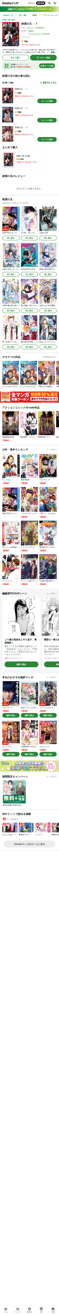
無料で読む (21, 664)
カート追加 (45, 57)
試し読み (11, 238)
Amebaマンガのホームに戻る (29, 844)
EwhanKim (40, 27)
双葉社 (31, 30)
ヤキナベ (30, 27)
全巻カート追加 (47, 65)
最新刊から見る (50, 82)
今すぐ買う (16, 57)
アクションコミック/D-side (39, 33)
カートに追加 (47, 101)
